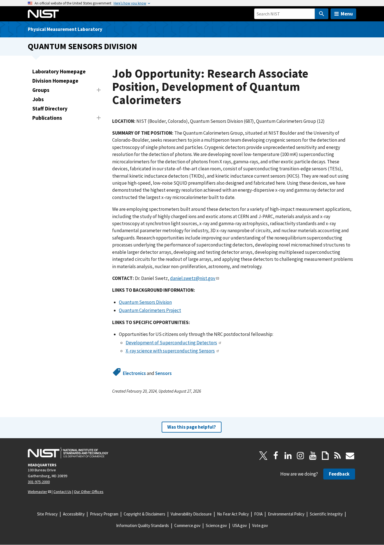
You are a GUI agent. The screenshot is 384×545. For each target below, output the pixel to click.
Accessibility (74, 514)
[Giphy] (325, 455)
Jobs (38, 99)
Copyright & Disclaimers (144, 514)
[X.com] (263, 455)
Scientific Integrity (326, 514)
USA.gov (239, 525)
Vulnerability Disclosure (191, 514)
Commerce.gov (187, 525)
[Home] (43, 13)
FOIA (258, 514)
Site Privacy (47, 514)
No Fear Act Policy (233, 514)
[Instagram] (300, 455)
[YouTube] (313, 455)
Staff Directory (49, 108)
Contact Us (62, 491)
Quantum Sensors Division (82, 46)
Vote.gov (260, 525)
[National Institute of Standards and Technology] (68, 452)
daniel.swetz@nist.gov (192, 278)
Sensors (163, 373)
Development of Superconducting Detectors (171, 343)
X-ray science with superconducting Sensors (170, 351)
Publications (47, 117)
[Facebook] (276, 455)
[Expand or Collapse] (98, 89)
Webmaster (37, 491)
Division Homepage (55, 80)
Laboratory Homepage (59, 71)
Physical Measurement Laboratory (65, 29)
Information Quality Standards (142, 525)
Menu (347, 13)
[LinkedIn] (288, 455)
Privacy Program (104, 514)
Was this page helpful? (191, 427)
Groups (40, 90)
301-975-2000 (39, 481)
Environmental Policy (286, 514)
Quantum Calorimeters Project (150, 310)
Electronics (134, 373)
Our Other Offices (88, 491)
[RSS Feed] (337, 455)
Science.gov (216, 525)
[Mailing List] (350, 455)
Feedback (339, 474)
